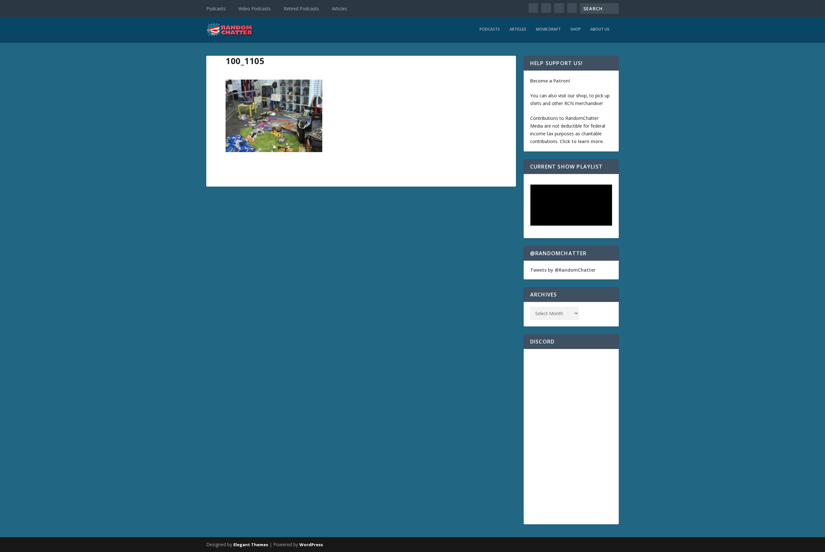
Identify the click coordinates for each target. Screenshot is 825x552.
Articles (339, 8)
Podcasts (216, 8)
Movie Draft (548, 29)
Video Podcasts (254, 8)
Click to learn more (581, 141)
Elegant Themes (250, 544)
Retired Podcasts (301, 8)
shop (581, 95)
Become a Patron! (550, 81)
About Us (599, 29)
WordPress (311, 544)
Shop (575, 29)
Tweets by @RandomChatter (563, 270)
